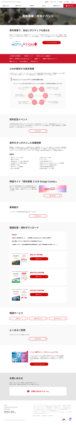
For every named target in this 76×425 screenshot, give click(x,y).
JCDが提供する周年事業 (15, 56)
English (72, 1)
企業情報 (46, 1)
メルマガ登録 (66, 1)
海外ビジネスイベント (38, 318)
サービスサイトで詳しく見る (51, 42)
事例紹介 (36, 58)
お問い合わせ (70, 5)
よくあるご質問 (23, 61)
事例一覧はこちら (38, 216)
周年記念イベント (28, 56)
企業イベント (18, 318)
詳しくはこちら (38, 131)
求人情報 (60, 1)
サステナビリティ (53, 1)
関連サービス (12, 61)
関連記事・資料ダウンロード (49, 58)
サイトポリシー (44, 415)
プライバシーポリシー (36, 415)
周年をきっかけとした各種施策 (43, 56)
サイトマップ (51, 415)
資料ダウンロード (57, 5)
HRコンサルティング (58, 318)
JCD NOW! (32, 5)
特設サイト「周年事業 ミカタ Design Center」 (20, 58)
